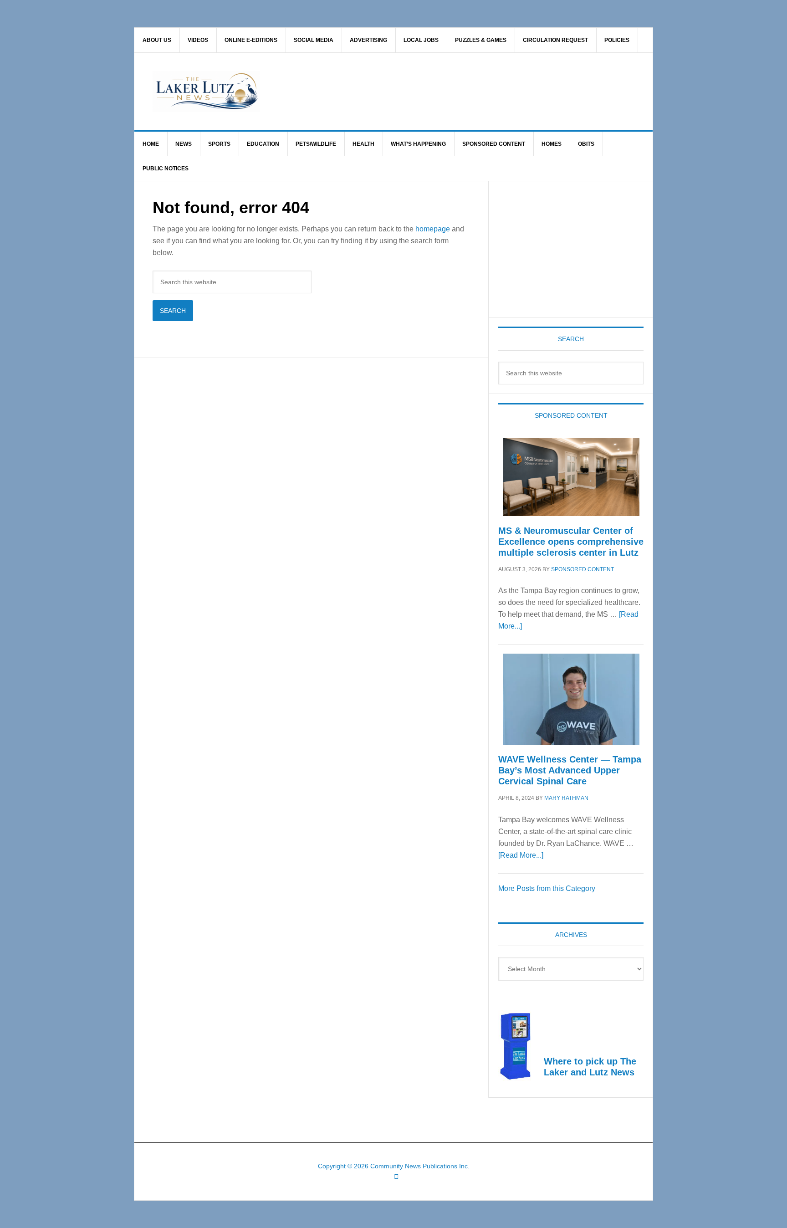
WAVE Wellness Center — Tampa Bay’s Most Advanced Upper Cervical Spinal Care (569, 770)
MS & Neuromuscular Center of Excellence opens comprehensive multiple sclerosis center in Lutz (571, 542)
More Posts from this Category (546, 888)
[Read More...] (520, 855)
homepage (432, 229)
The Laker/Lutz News (417, 91)
